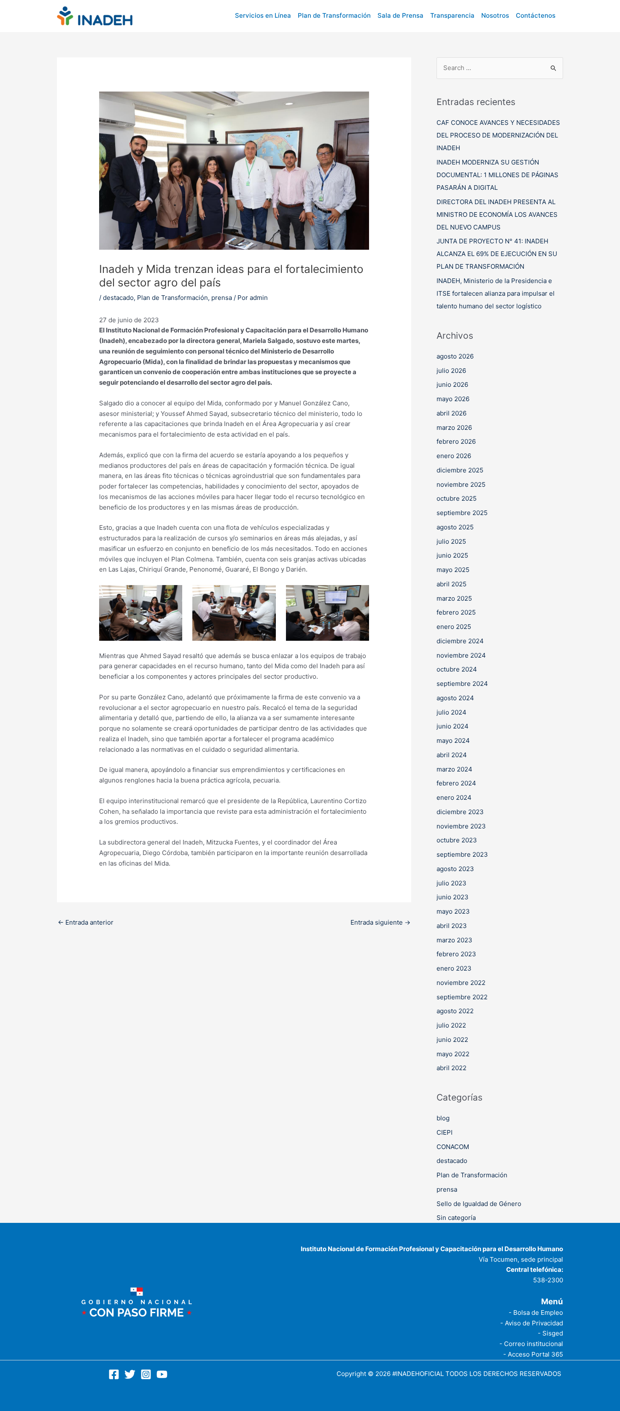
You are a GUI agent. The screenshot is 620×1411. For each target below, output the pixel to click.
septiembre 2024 (462, 684)
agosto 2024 (455, 698)
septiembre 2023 (462, 854)
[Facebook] (113, 1374)
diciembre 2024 (460, 641)
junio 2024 (453, 726)
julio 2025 (451, 541)
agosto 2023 (455, 869)
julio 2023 (451, 883)
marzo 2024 (454, 769)
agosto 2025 (455, 527)
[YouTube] (161, 1374)
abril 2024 (452, 755)
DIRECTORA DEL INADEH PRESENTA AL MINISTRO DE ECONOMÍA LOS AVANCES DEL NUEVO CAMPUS (497, 214)
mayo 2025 (453, 570)
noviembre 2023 (461, 826)
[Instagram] (145, 1374)
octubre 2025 (457, 498)
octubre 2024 (457, 669)
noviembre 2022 (461, 983)
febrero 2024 (456, 783)
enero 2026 (454, 456)
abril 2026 (451, 413)
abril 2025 (451, 584)
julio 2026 (451, 371)
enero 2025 (454, 627)
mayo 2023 (453, 911)
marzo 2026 (454, 428)
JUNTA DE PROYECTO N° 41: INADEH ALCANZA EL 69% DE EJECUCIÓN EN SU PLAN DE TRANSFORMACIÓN (497, 253)
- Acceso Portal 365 (533, 1354)
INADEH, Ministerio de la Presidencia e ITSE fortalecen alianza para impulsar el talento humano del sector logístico (496, 293)
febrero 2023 (456, 954)
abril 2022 (451, 1068)
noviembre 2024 (461, 655)
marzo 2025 (454, 598)
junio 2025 (452, 555)
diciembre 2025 (460, 470)
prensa (221, 298)
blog (443, 1118)
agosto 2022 (455, 1011)
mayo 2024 (453, 741)
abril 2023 (452, 926)
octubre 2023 (457, 840)
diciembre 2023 (460, 812)
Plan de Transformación (172, 298)
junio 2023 (453, 897)
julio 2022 (451, 1025)
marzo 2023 (454, 940)
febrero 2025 (456, 612)
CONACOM (453, 1147)
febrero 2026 (456, 441)
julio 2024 (451, 712)
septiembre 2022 (462, 997)
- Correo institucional (531, 1344)
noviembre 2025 (461, 484)
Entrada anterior (85, 922)
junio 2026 (452, 384)
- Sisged (550, 1333)
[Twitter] (129, 1374)
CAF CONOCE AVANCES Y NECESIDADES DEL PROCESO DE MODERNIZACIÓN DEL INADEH (498, 135)
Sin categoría (456, 1218)
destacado (118, 298)
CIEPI (445, 1132)
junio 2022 (452, 1040)
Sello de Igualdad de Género (479, 1204)
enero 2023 (454, 968)
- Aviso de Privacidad (531, 1323)
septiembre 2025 (462, 513)
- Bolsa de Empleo (536, 1312)
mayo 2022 (453, 1054)
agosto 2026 (455, 356)
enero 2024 (454, 797)
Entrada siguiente (380, 922)
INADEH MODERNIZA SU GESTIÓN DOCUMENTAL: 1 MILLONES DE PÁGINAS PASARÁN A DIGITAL (497, 175)
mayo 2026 (453, 399)
